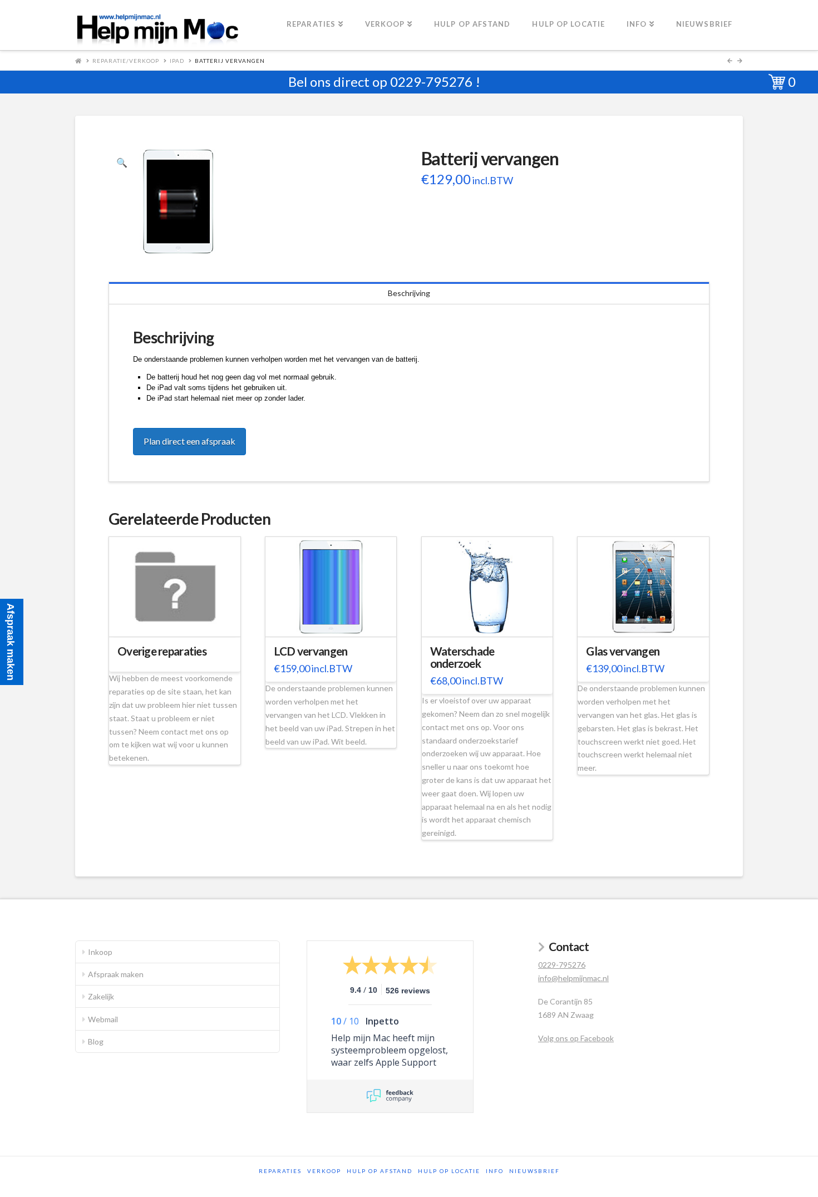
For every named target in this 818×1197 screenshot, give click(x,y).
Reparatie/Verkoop (125, 60)
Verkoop (324, 1171)
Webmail (103, 1019)
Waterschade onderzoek (462, 657)
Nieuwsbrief (534, 1171)
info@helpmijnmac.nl (573, 978)
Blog (96, 1041)
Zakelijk (101, 996)
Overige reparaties (161, 651)
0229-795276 (431, 81)
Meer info (180, 621)
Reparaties (280, 1171)
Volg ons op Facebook (576, 1038)
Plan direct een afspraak (189, 441)
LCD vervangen (311, 651)
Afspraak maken (116, 974)
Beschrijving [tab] (409, 293)
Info (495, 1171)
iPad (177, 60)
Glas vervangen (622, 651)
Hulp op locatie (449, 1171)
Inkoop (100, 952)
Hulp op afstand (379, 1171)
